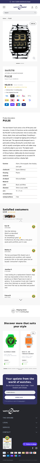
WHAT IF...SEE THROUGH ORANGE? (28, 352)
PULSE (10, 18)
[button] (36, 7)
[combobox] (20, 12)
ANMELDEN (19, 397)
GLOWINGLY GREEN (9, 352)
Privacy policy (21, 401)
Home (4, 18)
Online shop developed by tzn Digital (28, 460)
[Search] (35, 12)
